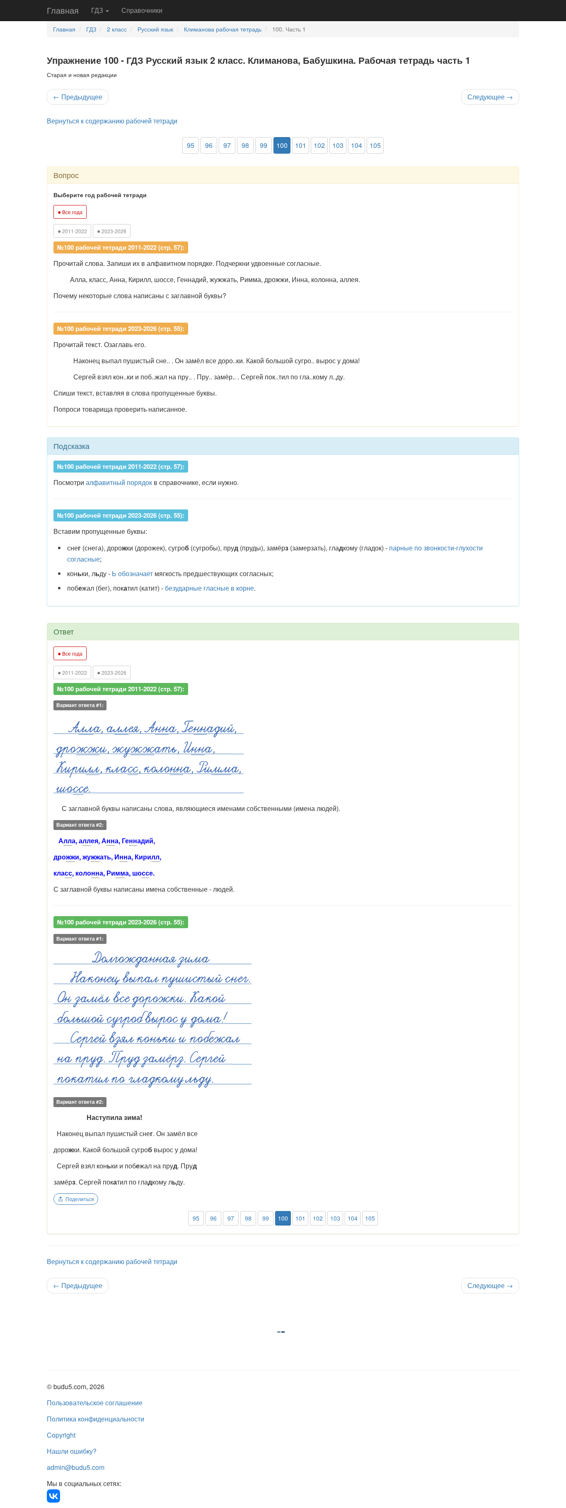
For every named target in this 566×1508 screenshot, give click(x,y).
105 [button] (375, 145)
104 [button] (356, 145)
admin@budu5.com (75, 1467)
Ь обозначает (132, 573)
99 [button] (263, 145)
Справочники (141, 10)
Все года (70, 212)
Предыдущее (77, 96)
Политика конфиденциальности (95, 1419)
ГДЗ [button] (98, 10)
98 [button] (245, 145)
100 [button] (282, 145)
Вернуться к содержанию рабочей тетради (112, 120)
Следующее (490, 96)
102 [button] (319, 145)
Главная (63, 10)
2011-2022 (72, 231)
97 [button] (227, 145)
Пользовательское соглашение (95, 1402)
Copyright (61, 1435)
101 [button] (300, 145)
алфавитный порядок (119, 482)
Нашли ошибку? (72, 1451)
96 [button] (209, 145)
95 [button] (190, 145)
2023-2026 (111, 231)
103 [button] (337, 145)
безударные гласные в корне (209, 588)
